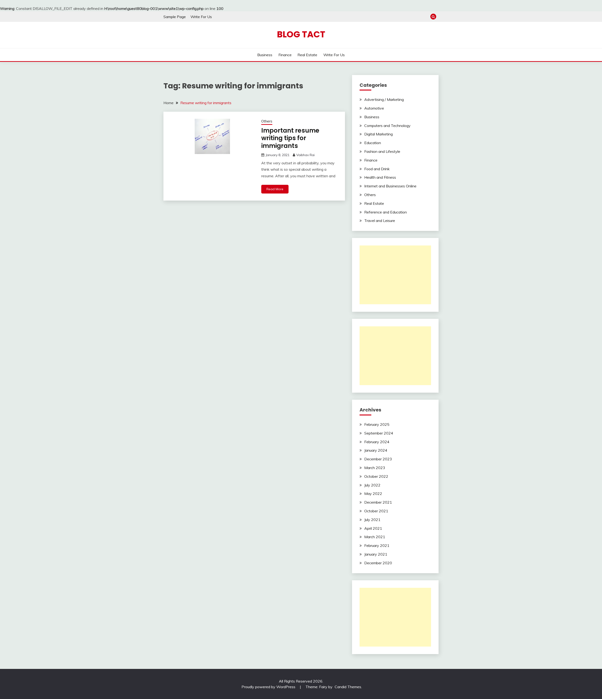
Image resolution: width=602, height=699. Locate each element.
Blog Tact (301, 34)
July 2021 (372, 519)
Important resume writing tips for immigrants (290, 138)
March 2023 (374, 467)
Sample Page (174, 16)
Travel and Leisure (379, 220)
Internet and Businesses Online (390, 186)
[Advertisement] (395, 274)
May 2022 (373, 493)
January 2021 (375, 554)
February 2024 (376, 441)
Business (264, 54)
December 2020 (378, 563)
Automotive (374, 108)
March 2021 (374, 536)
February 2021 (376, 545)
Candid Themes (348, 686)
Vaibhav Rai (305, 155)
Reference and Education (385, 212)
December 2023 (378, 459)
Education (372, 142)
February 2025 (376, 424)
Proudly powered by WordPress (269, 686)
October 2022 (376, 476)
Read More (274, 189)
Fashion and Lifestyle (382, 151)
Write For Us (201, 16)
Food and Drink (377, 168)
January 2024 (375, 450)
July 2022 (372, 485)
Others (266, 121)
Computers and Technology (387, 125)
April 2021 (373, 528)
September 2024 (378, 433)
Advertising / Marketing (384, 99)
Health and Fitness (380, 177)
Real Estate (307, 54)
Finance (285, 54)
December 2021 (378, 502)
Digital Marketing (378, 134)
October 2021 (376, 511)
